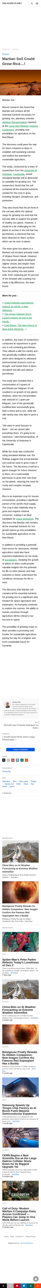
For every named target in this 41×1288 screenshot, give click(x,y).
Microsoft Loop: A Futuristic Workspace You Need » (21, 726)
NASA (18, 784)
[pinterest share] (12, 760)
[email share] (8, 760)
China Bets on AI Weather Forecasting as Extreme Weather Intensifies (20, 868)
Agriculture (6, 781)
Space (12, 786)
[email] (10, 1285)
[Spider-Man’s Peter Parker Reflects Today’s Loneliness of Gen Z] (20, 942)
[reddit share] (26, 760)
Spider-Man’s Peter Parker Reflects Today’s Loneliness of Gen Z (20, 962)
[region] (20, 26)
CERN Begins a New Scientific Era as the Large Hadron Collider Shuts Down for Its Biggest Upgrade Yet (19, 1161)
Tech (4, 954)
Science (15, 49)
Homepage (6, 49)
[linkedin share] (17, 760)
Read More (14, 877)
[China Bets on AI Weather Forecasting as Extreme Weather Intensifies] (20, 851)
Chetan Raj (16, 702)
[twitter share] (3, 760)
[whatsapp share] (21, 760)
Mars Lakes (23, 781)
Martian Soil (9, 784)
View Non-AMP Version (26, 1243)
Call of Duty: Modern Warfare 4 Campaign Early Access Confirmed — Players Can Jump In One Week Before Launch (19, 1214)
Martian (33, 781)
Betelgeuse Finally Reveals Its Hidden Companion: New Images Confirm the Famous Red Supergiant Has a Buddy (19, 1058)
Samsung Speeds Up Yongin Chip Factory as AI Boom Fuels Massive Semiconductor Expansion (19, 1109)
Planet (26, 784)
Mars (15, 781)
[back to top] (36, 1279)
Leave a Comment (20, 749)
